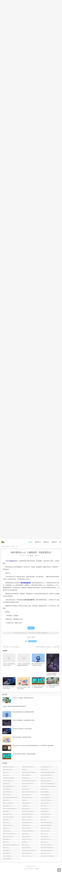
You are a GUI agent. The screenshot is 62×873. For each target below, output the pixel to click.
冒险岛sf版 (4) (6, 842)
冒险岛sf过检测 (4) (44, 842)
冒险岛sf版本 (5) (44, 805)
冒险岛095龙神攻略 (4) (26, 828)
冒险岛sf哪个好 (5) (6, 800)
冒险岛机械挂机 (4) (25, 833)
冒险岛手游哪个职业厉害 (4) (46, 845)
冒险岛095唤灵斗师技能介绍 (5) (28, 811)
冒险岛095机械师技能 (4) (27, 853)
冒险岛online (3, 542)
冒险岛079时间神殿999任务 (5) (47, 822)
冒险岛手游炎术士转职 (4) (8, 836)
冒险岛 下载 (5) (44, 819)
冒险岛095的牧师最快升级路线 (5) (9, 808)
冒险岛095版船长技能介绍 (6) (28, 783)
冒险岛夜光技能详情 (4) (45, 831)
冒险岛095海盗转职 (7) (26, 775)
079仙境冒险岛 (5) (25, 805)
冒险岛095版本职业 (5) (45, 803)
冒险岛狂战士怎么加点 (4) (46, 853)
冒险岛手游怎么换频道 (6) (46, 780)
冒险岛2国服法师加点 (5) (8, 814)
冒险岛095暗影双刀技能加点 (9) (28, 766)
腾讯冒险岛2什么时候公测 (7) (46, 778)
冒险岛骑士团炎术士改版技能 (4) (47, 856)
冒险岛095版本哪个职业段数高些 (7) (29, 772)
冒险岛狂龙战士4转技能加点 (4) (28, 831)
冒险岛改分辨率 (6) (25, 789)
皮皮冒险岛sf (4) (6, 828)
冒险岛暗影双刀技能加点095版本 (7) (48, 772)
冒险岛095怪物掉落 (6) (7, 791)
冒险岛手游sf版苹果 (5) (7, 825)
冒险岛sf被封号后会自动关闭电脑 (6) (48, 786)
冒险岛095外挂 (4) (44, 833)
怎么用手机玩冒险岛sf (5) (46, 797)
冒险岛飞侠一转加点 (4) (26, 856)
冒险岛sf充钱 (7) (6, 775)
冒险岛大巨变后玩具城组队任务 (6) (48, 783)
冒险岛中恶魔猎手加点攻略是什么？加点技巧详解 (47, 647)
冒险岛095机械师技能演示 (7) (46, 775)
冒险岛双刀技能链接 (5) (45, 794)
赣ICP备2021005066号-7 (31, 866)
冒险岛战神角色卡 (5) (7, 805)
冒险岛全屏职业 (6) (7, 789)
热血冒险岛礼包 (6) (44, 789)
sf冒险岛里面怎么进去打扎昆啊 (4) (29, 850)
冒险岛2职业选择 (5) (45, 808)
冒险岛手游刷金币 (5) (26, 825)
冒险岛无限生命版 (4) (45, 836)
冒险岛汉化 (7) (25, 769)
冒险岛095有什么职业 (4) (27, 839)
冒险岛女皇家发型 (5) (26, 808)
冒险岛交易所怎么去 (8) (7, 769)
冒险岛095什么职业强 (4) (46, 828)
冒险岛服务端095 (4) (7, 831)
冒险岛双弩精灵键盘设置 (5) (46, 825)
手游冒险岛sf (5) (25, 800)
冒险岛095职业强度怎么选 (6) (9, 786)
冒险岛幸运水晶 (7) (44, 769)
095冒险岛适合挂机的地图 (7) (9, 778)
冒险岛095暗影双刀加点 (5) (27, 797)
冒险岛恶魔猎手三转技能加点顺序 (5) (10, 797)
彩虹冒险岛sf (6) (25, 786)
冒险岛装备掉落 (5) (44, 811)
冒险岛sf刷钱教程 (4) (7, 858)
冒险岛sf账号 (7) (6, 772)
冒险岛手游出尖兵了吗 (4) (46, 839)
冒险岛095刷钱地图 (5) (45, 817)
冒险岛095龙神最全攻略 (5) (8, 803)
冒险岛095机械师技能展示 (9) (9, 766)
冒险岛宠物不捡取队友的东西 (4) (47, 847)
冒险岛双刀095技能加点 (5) (27, 817)
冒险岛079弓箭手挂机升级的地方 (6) (29, 791)
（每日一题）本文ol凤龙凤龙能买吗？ (11, 647)
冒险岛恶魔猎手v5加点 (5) (27, 822)
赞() (32, 628)
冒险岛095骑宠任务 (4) (7, 856)
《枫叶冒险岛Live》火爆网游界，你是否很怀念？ (31, 552)
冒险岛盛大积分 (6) (7, 783)
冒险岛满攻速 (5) (6, 811)
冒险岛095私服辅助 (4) (26, 836)
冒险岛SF (54, 542)
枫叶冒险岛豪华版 (26, 582)
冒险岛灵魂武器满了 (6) (26, 794)
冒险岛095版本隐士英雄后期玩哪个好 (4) (11, 845)
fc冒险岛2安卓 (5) (6, 822)
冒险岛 (31, 542)
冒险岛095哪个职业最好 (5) (46, 800)
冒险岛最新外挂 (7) (25, 778)
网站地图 (36, 868)
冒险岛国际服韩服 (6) (45, 791)
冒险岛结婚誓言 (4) (7, 839)
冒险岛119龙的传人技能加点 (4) (9, 833)
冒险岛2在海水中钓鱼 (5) (27, 819)
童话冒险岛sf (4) (25, 842)
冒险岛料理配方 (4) (7, 850)
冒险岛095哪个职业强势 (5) (8, 817)
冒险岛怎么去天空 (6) (7, 794)
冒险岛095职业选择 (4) (26, 847)
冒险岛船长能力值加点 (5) (46, 814)
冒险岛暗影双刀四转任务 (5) (27, 814)
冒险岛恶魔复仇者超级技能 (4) (47, 850)
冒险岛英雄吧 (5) (6, 819)
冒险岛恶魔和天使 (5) (26, 803)
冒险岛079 (38, 542)
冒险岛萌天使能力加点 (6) (8, 780)
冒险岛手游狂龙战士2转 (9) (46, 766)
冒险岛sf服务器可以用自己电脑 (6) (29, 780)
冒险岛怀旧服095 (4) (7, 853)
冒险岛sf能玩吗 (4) (25, 845)
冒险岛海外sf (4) (6, 847)
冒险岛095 (46, 542)
